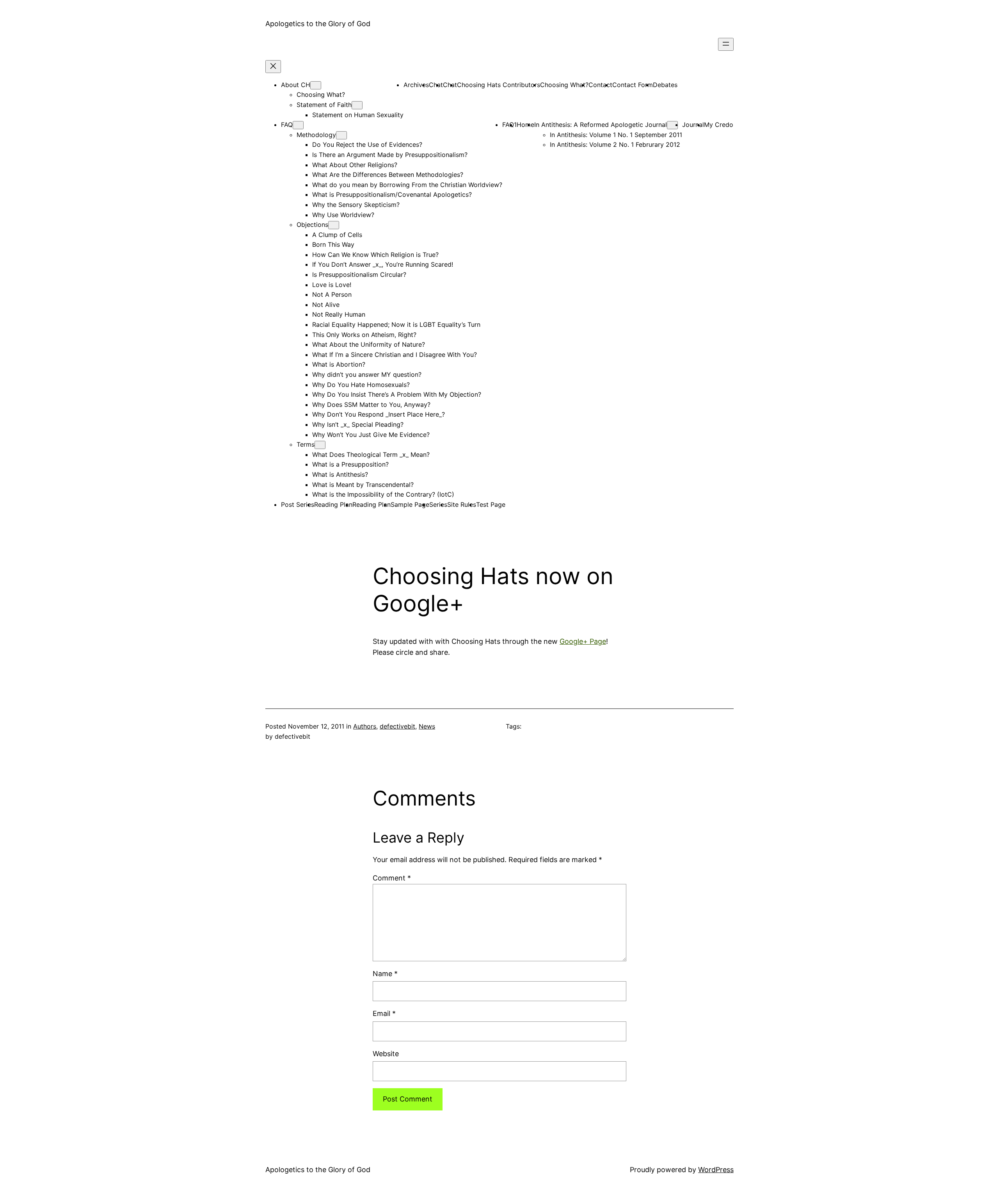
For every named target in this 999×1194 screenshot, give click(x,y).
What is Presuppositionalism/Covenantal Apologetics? (392, 194)
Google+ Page (583, 641)
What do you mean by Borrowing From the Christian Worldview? (407, 185)
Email (384, 1013)
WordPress (716, 1169)
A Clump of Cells (337, 235)
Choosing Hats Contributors (498, 85)
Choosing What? (321, 94)
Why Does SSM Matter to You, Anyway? (371, 404)
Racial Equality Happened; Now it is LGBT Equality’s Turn (396, 324)
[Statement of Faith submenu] (357, 105)
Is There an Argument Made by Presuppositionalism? (390, 155)
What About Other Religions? (354, 165)
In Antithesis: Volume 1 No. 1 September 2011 (616, 135)
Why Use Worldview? (343, 215)
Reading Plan (333, 504)
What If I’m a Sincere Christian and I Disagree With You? (394, 354)
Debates (665, 85)
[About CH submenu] (315, 85)
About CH (295, 85)
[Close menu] (273, 66)
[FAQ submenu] (298, 125)
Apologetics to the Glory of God (317, 24)
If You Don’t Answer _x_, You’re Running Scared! (382, 264)
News (427, 726)
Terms (306, 444)
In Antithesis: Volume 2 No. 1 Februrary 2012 (615, 144)
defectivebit (397, 726)
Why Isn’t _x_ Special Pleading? (358, 424)
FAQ (287, 124)
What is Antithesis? (340, 474)
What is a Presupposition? (350, 464)
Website (386, 1054)
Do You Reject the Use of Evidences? (367, 144)
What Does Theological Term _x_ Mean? (371, 454)
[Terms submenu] (320, 445)
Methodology (316, 135)
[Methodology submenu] (341, 135)
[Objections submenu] (333, 225)
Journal (693, 124)
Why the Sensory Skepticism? (356, 205)
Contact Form (632, 85)
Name (385, 973)
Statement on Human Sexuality (358, 115)
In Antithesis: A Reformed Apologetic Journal (600, 124)
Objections (312, 224)
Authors (364, 726)
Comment (392, 878)
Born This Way (333, 244)
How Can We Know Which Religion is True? (375, 254)
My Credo (718, 124)
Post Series (297, 504)
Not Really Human (338, 314)
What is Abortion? (338, 364)
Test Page (490, 504)
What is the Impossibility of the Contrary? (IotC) (383, 494)
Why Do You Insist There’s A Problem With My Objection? (396, 394)
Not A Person (332, 294)
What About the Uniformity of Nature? (368, 344)
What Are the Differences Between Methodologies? (387, 174)
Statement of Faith (324, 105)
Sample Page (410, 504)
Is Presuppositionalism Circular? (359, 274)
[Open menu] (726, 44)
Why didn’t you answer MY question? (366, 374)
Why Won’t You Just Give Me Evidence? (371, 434)
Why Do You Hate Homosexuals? (361, 384)
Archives (416, 85)
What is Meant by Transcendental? (363, 484)
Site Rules (461, 504)
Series (438, 504)
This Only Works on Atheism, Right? (364, 335)
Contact (600, 85)
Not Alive (326, 304)
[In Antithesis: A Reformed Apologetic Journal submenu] (672, 125)
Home (525, 124)
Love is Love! (331, 285)
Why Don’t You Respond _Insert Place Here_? (378, 414)
